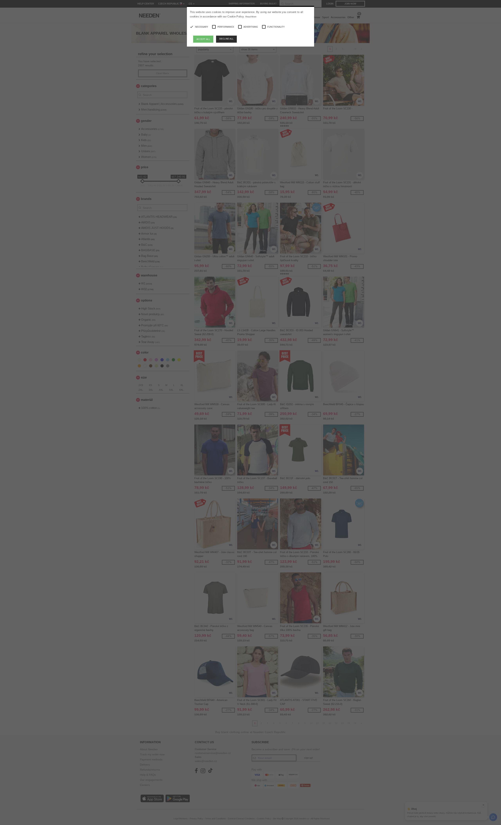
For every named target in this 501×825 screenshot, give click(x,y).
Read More (251, 16)
